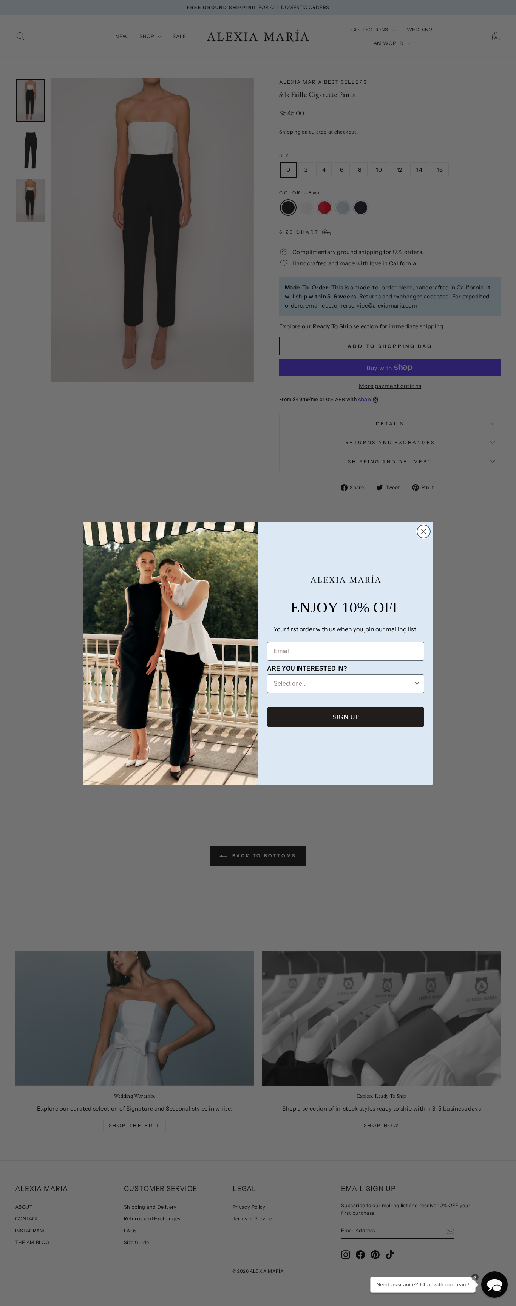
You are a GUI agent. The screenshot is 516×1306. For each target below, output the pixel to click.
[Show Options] (417, 684)
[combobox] (343, 684)
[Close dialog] (423, 531)
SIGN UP (345, 717)
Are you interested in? (307, 668)
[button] (494, 1284)
